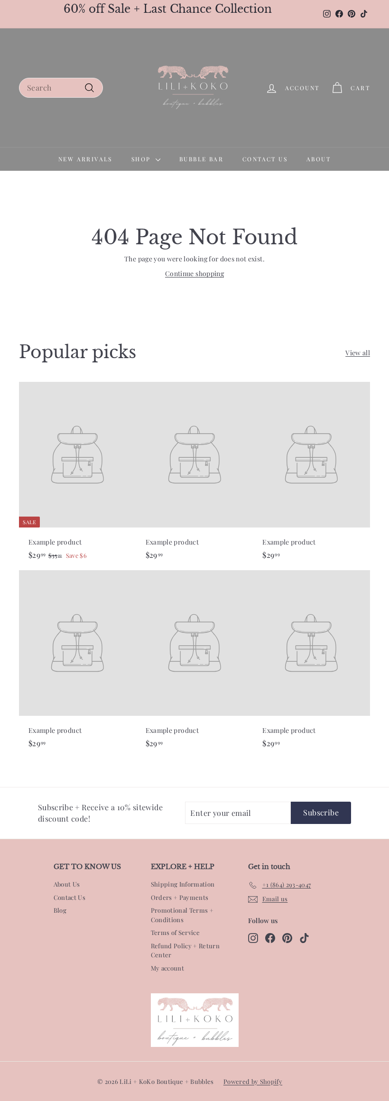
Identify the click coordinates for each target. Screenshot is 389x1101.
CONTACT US (264, 159)
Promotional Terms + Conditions (182, 915)
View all (357, 352)
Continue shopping (194, 273)
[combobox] (61, 88)
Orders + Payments (180, 897)
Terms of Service (175, 932)
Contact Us (70, 897)
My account (168, 968)
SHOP (142, 159)
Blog (60, 910)
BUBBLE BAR (201, 159)
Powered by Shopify (252, 1081)
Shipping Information (183, 884)
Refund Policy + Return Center (185, 950)
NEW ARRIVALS (85, 159)
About (318, 159)
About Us (67, 884)
